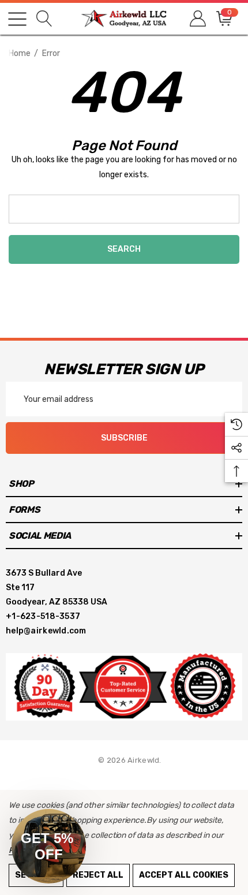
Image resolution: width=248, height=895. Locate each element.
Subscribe (124, 438)
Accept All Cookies (183, 875)
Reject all (98, 875)
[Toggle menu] (17, 19)
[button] (49, 846)
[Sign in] (197, 19)
